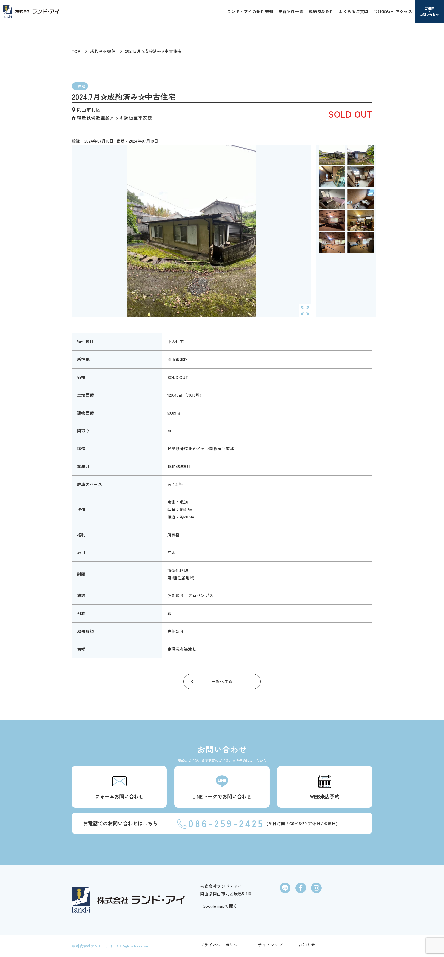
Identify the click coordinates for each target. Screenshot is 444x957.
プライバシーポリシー (221, 945)
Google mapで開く (220, 906)
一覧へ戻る (222, 681)
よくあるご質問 (353, 11)
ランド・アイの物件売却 (250, 11)
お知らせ (307, 945)
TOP (76, 51)
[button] (391, 11)
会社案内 (382, 11)
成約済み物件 (321, 11)
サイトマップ (270, 945)
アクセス (403, 11)
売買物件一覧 (290, 11)
